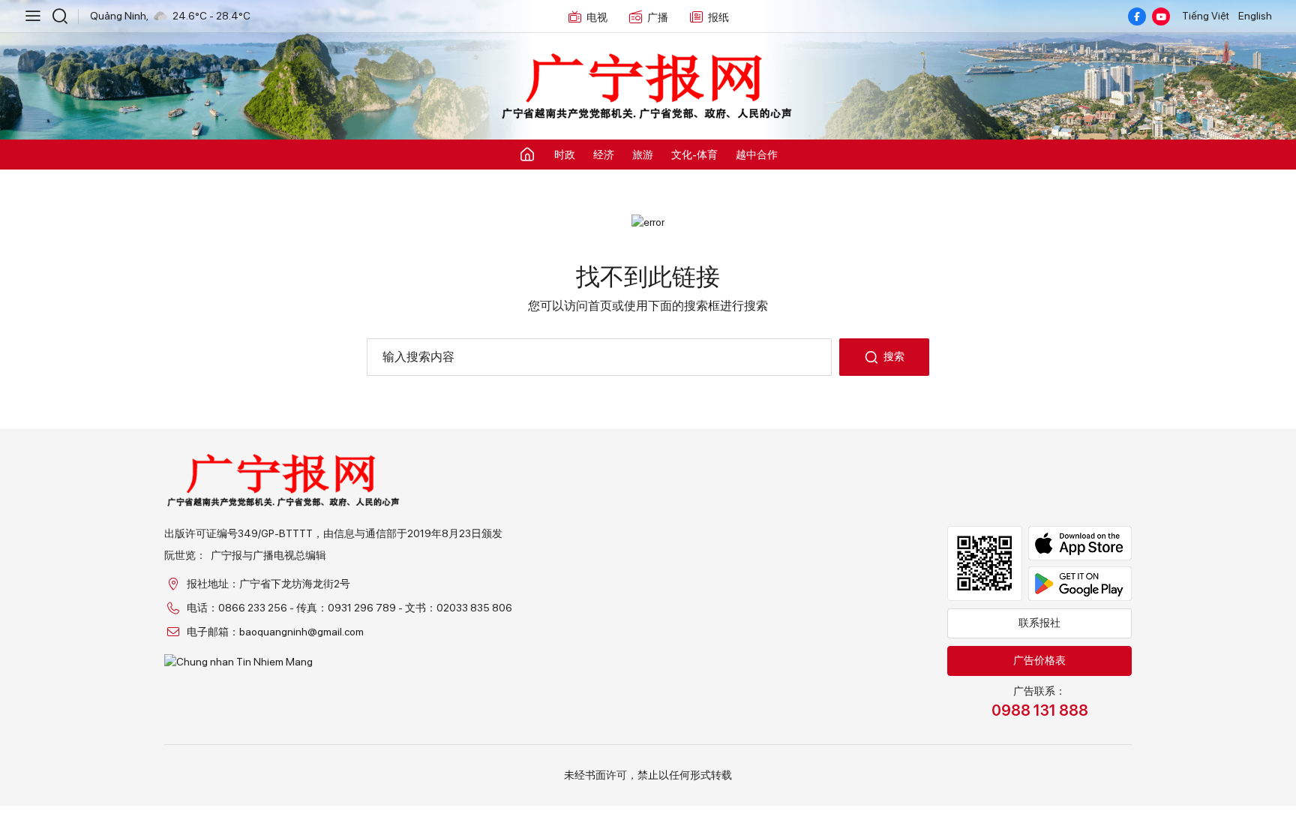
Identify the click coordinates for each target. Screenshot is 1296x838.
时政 (564, 155)
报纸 (718, 17)
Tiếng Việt (1205, 16)
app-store (1080, 543)
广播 (657, 17)
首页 (600, 306)
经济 (603, 155)
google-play (1080, 583)
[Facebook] (1137, 17)
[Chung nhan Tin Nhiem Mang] (338, 661)
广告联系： (1040, 702)
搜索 (894, 356)
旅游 (642, 155)
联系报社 (1039, 623)
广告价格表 (1039, 660)
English (1255, 16)
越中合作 (757, 155)
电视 (597, 17)
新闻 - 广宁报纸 (648, 87)
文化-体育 (694, 155)
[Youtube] (1161, 17)
